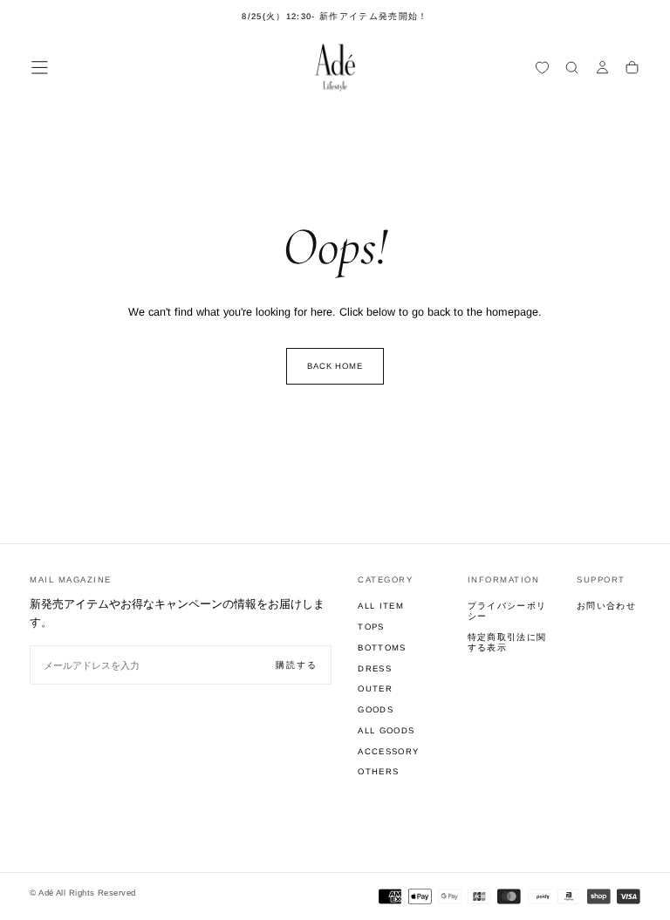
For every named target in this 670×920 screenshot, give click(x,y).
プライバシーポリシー (507, 611)
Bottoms (382, 647)
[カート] (632, 69)
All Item (381, 605)
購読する (297, 665)
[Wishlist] (542, 69)
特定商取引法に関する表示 (507, 642)
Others (378, 771)
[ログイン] (602, 69)
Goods (375, 709)
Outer (375, 688)
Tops (371, 626)
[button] (40, 68)
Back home (335, 366)
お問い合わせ (606, 605)
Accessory (388, 751)
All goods (386, 730)
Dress (375, 668)
